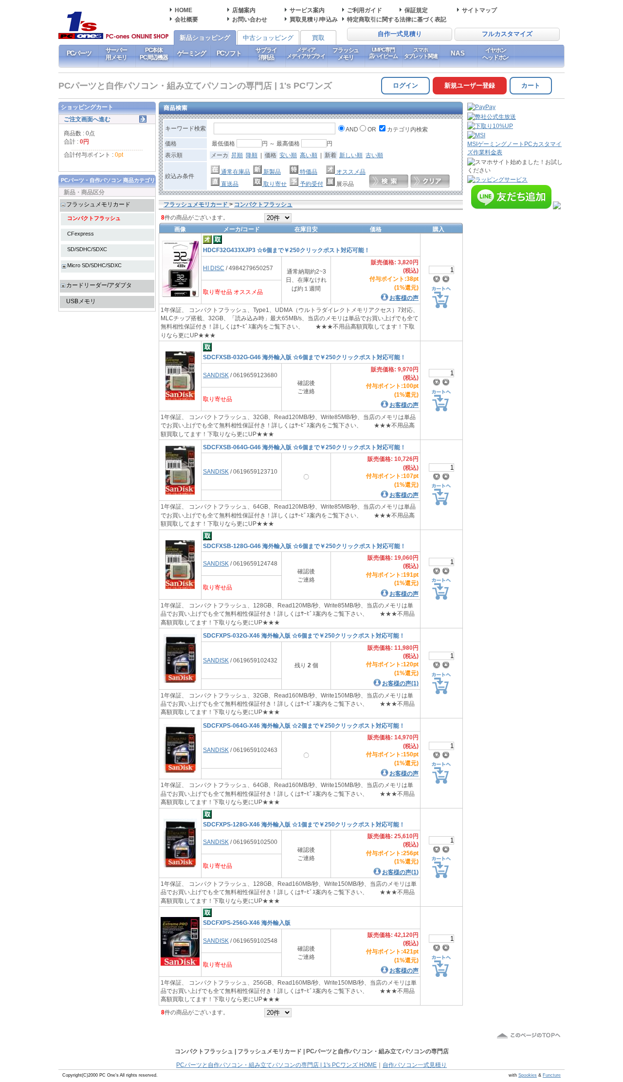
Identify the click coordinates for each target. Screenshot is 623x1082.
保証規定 (416, 10)
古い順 (374, 155)
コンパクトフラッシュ (94, 218)
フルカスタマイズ (507, 34)
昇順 (237, 155)
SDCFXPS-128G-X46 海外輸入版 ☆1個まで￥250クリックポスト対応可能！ (304, 824)
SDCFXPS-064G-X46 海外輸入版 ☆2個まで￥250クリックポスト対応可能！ (304, 725)
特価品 (307, 171)
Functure (552, 1075)
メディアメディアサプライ (306, 53)
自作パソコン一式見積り (415, 1065)
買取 (318, 37)
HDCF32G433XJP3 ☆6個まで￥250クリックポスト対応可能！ (286, 250)
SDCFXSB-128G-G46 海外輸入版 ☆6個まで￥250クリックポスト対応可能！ (304, 546)
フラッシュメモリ (345, 53)
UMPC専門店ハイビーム (383, 53)
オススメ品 (350, 171)
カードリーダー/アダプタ (99, 285)
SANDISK (216, 375)
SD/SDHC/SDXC (87, 249)
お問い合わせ (249, 19)
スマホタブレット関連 (421, 53)
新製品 (271, 171)
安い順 (288, 155)
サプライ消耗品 (266, 53)
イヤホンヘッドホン (495, 53)
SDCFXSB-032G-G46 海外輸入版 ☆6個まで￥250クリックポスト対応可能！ (304, 357)
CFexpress (80, 234)
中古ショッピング (268, 37)
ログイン (405, 85)
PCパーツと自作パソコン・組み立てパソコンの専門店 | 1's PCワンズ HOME (276, 1065)
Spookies (527, 1075)
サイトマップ (479, 10)
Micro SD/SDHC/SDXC (94, 265)
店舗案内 (244, 10)
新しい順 (351, 155)
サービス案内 (307, 10)
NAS (458, 53)
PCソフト (229, 53)
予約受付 (310, 184)
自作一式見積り (400, 34)
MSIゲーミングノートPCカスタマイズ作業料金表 (514, 148)
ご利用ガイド (364, 10)
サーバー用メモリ (116, 53)
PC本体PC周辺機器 (154, 53)
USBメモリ (81, 301)
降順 (251, 155)
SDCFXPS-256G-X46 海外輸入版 (247, 922)
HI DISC (213, 268)
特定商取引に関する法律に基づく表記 (396, 19)
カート (530, 85)
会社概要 (186, 19)
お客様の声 (404, 297)
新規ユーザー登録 (469, 85)
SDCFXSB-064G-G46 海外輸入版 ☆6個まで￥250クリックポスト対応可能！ (304, 447)
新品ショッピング (205, 37)
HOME (183, 10)
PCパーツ (79, 53)
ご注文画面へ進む (87, 119)
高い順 (308, 155)
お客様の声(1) (400, 683)
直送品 (229, 184)
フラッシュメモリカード (98, 204)
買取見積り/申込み (314, 19)
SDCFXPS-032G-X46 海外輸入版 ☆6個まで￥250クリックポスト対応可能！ (304, 635)
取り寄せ (274, 184)
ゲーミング (191, 53)
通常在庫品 (235, 171)
